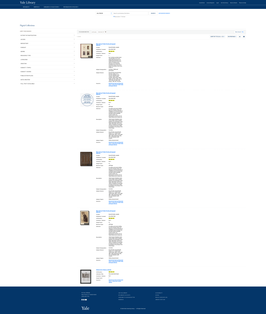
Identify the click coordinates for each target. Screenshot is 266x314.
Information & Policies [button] (70, 7)
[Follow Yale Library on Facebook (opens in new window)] (82, 299)
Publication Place (27, 75)
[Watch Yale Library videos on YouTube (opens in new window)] (86, 299)
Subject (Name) (26, 71)
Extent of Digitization (28, 35)
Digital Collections (27, 25)
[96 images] (84, 217)
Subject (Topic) (26, 67)
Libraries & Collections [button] (51, 7)
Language (24, 59)
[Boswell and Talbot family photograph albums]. (105, 93)
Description (117, 16)
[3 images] (86, 50)
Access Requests (210, 2)
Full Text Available (27, 83)
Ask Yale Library (224, 2)
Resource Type (26, 55)
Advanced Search (164, 13)
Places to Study (242, 2)
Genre (23, 51)
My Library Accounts (124, 295)
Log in (217, 2)
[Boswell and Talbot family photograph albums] (105, 44)
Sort (217, 36)
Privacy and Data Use (161, 297)
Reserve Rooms (233, 2)
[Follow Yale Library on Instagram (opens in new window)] (83, 299)
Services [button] (36, 7)
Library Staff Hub (160, 299)
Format (23, 47)
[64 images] (86, 158)
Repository (24, 43)
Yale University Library (37, 2)
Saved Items (202, 2)
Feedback (121, 299)
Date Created (25, 79)
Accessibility (158, 292)
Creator (24, 63)
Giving (157, 295)
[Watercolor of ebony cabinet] (103, 269)
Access (23, 39)
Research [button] (26, 7)
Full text (123, 16)
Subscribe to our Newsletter (126, 297)
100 (231, 36)
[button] (153, 13)
